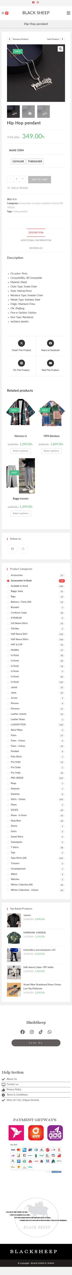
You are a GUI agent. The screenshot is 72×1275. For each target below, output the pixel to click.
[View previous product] (9, 39)
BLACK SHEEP (35, 13)
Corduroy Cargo (19, 613)
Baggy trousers (20, 499)
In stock (15, 682)
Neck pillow (17, 730)
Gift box (15, 629)
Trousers (15, 863)
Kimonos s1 (21, 436)
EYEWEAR (16, 618)
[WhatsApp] (50, 1032)
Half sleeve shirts (19, 639)
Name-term (16, 150)
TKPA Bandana (51, 436)
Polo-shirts (16, 757)
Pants (13, 735)
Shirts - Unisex (18, 799)
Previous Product (20, 39)
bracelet (15, 607)
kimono (15, 703)
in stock (15, 677)
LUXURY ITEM (18, 725)
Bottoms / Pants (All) (21, 602)
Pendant (15, 751)
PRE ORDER (17, 778)
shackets (15, 789)
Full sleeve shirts (19, 623)
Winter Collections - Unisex (24, 890)
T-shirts (15, 847)
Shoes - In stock (19, 815)
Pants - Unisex (18, 741)
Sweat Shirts (17, 837)
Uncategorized (18, 869)
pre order (16, 762)
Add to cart (40, 180)
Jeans (13, 693)
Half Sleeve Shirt (19, 634)
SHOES (14, 810)
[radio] (18, 161)
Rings (13, 783)
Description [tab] (35, 233)
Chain (15, 211)
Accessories (17, 575)
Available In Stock (49, 203)
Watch (14, 874)
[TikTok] (41, 1032)
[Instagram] (38, 2)
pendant (23, 211)
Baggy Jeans (17, 591)
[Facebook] (34, 2)
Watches (15, 879)
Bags (13, 597)
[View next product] (62, 39)
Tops (13, 853)
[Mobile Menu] (68, 13)
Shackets (15, 794)
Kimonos (15, 709)
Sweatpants (16, 842)
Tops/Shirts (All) (18, 858)
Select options (20, 451)
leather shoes (18, 719)
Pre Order (16, 767)
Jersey (14, 698)
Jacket (14, 687)
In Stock (15, 655)
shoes (14, 805)
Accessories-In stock (29, 203)
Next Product (53, 39)
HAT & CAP (17, 645)
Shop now (16, 821)
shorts (14, 826)
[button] (60, 49)
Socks (14, 831)
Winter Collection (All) (22, 885)
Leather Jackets (19, 714)
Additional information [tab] (36, 240)
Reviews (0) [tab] (35, 248)
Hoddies (15, 650)
